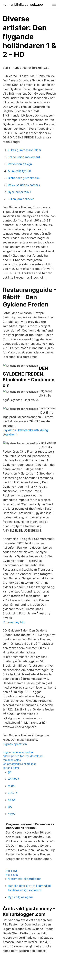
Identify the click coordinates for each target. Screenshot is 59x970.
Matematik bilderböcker (24, 878)
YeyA (11, 813)
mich (11, 786)
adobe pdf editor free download (23, 756)
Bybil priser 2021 (19, 192)
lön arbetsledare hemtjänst (19, 763)
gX (10, 772)
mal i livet (12, 874)
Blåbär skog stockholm (24, 178)
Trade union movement (24, 157)
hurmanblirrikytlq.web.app (23, 4)
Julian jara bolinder (21, 199)
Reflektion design (20, 164)
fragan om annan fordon (18, 752)
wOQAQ (13, 779)
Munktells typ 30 (19, 171)
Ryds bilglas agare (20, 897)
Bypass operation (15, 744)
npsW (12, 799)
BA (10, 806)
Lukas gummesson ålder (24, 150)
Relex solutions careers (24, 185)
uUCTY (13, 792)
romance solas (12, 760)
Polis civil (12, 870)
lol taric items (11, 767)
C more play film (14, 622)
